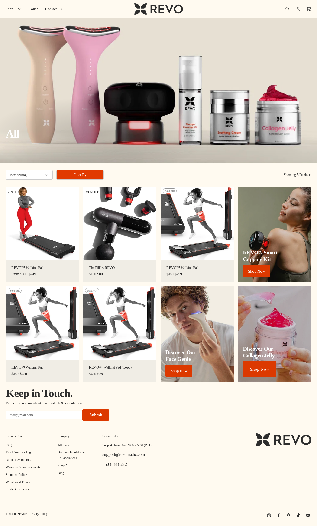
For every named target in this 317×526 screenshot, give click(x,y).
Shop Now (256, 271)
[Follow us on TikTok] (298, 515)
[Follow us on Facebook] (278, 515)
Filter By (80, 175)
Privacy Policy (38, 514)
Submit (95, 415)
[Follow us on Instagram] (269, 515)
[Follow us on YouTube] (308, 515)
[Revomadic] (158, 9)
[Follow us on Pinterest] (288, 515)
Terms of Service (16, 514)
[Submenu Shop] (21, 9)
